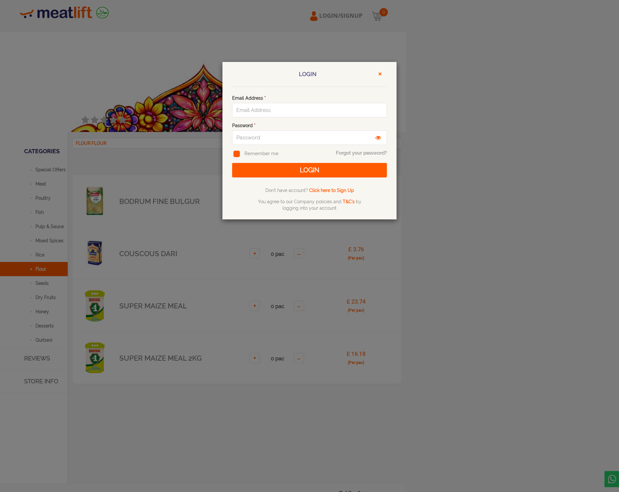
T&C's (349, 201)
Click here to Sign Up (331, 190)
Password (244, 125)
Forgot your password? (361, 153)
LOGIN (309, 170)
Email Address (249, 98)
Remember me (261, 153)
